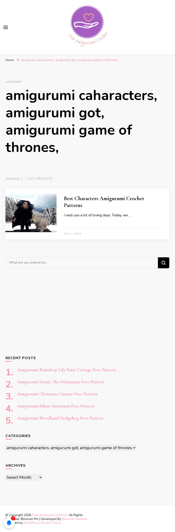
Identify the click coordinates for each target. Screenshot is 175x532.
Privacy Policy (51, 523)
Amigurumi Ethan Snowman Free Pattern (55, 406)
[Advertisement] (87, 312)
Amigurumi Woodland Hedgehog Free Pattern (60, 418)
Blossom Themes (74, 519)
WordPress (32, 523)
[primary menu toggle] (5, 27)
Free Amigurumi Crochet (49, 515)
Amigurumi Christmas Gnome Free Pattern (57, 394)
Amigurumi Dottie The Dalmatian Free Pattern (60, 382)
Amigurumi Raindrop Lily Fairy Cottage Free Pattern (66, 370)
